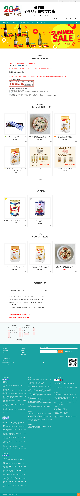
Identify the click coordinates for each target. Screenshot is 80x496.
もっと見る (39, 179)
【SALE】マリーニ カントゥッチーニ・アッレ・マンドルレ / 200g (16, 169)
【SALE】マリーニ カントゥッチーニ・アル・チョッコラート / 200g (66, 137)
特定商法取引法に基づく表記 (8, 362)
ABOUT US (43, 287)
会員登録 (76, 1)
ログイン (68, 1)
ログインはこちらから (13, 74)
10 (45, 46)
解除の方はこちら (68, 351)
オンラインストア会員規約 (15, 287)
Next (78, 36)
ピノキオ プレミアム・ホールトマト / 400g (15, 220)
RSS (3, 360)
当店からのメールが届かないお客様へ (17, 290)
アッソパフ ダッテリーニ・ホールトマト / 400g (40, 220)
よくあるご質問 (44, 290)
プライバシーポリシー (6, 364)
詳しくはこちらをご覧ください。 (15, 92)
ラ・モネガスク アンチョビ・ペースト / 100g (16, 137)
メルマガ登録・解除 (21, 22)
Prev (2, 36)
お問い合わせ (12, 22)
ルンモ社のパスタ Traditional (65, 168)
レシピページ (42, 22)
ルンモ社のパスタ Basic (39, 168)
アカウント (61, 1)
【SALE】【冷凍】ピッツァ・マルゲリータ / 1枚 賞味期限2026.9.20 (40, 137)
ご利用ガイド (5, 22)
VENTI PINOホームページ (32, 22)
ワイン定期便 (12, 293)
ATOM (6, 360)
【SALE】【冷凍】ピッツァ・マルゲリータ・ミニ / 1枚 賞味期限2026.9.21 (65, 266)
